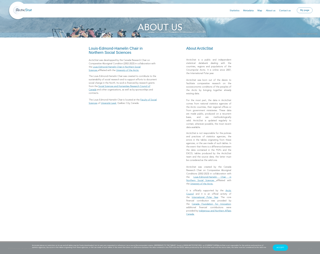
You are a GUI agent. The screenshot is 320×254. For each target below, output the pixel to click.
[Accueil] (24, 8)
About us (270, 11)
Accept (280, 248)
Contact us (285, 11)
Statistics (234, 11)
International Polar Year (205, 197)
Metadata (248, 11)
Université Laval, (109, 103)
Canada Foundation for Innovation (211, 204)
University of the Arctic (127, 70)
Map (259, 11)
